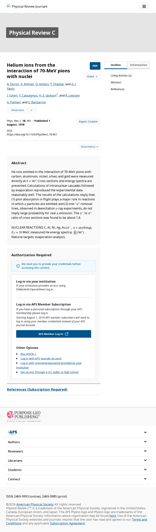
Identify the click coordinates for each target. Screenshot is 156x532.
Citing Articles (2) (121, 75)
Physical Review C (32, 32)
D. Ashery (42, 84)
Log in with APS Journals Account (41, 358)
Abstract (116, 82)
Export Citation (88, 121)
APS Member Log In (51, 334)
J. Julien (12, 95)
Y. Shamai (57, 84)
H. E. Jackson (48, 95)
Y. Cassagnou (28, 95)
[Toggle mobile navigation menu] (144, 6)
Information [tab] (138, 65)
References (118, 89)
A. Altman (27, 84)
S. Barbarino (37, 102)
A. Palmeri (14, 102)
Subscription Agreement (67, 523)
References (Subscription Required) (37, 389)
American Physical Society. (35, 504)
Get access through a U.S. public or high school (49, 372)
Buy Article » (28, 354)
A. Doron (13, 84)
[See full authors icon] (22, 110)
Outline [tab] (116, 65)
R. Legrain (72, 95)
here (112, 516)
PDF (95, 66)
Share (90, 76)
